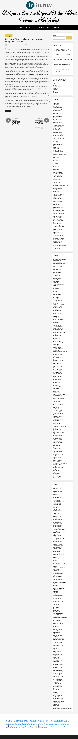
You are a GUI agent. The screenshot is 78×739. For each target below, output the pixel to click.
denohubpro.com (57, 361)
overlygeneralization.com (59, 332)
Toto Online (56, 27)
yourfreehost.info (57, 536)
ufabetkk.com (56, 170)
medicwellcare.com (57, 395)
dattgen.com (56, 607)
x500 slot (56, 720)
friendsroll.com (56, 551)
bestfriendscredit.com (58, 564)
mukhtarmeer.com (57, 649)
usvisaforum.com (57, 522)
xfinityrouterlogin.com (58, 235)
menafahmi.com (56, 648)
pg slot (17, 721)
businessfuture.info (57, 273)
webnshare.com (56, 331)
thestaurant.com (57, 430)
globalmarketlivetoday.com (59, 625)
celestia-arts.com (57, 112)
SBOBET (49, 27)
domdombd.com (57, 444)
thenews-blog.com (57, 667)
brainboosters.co (57, 503)
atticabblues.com (57, 600)
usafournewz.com (57, 495)
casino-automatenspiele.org (59, 154)
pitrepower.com (56, 228)
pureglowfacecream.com (58, 175)
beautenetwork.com (57, 695)
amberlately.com (57, 504)
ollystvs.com (56, 353)
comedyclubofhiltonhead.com (60, 411)
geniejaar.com (56, 297)
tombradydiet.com (57, 541)
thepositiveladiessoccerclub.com (60, 581)
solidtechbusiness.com (58, 403)
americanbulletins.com (58, 595)
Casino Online (41, 27)
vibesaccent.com (57, 500)
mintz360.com (56, 301)
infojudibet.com (56, 275)
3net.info (55, 557)
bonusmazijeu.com (57, 435)
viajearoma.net (56, 575)
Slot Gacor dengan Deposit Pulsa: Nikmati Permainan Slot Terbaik (39, 16)
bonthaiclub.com (57, 542)
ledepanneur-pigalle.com (58, 207)
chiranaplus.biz (56, 211)
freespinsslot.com (57, 313)
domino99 (12, 720)
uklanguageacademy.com (59, 263)
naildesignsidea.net (57, 583)
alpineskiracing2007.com (58, 225)
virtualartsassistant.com (58, 413)
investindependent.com (58, 641)
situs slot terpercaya (31, 721)
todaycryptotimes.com (58, 669)
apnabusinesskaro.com (58, 247)
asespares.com (56, 597)
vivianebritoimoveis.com (58, 138)
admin (10, 44)
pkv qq (7, 720)
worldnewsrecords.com (58, 400)
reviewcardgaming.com (58, 404)
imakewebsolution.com (58, 284)
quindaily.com (56, 688)
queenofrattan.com (57, 359)
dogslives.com (56, 356)
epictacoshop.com (57, 198)
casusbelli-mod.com (57, 544)
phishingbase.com (57, 464)
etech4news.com (57, 616)
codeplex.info (56, 558)
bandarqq (55, 85)
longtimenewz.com (57, 455)
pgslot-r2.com (56, 658)
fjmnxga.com (56, 192)
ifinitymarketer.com (57, 451)
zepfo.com (55, 663)
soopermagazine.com (58, 674)
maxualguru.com (57, 309)
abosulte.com (56, 689)
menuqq (19, 726)
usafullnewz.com (57, 488)
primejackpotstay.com (58, 467)
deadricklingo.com (57, 376)
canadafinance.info (57, 203)
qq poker (41, 726)
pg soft (70, 726)
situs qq (13, 721)
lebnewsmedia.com (57, 547)
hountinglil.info (56, 291)
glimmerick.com (56, 514)
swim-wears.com (57, 120)
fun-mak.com (56, 420)
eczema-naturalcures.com (59, 567)
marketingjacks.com (57, 236)
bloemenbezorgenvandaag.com (60, 185)
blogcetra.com (56, 350)
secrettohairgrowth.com (58, 186)
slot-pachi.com (56, 312)
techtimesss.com (57, 128)
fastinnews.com (56, 448)
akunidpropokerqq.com (58, 561)
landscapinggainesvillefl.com (59, 644)
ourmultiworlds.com (57, 107)
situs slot (8, 723)
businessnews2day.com (58, 398)
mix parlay (51, 724)
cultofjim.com (56, 513)
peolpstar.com (56, 123)
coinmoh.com (56, 604)
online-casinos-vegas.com (59, 233)
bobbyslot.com (56, 298)
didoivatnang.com (57, 608)
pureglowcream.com (57, 184)
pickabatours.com (57, 269)
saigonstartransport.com (58, 194)
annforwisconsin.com (58, 510)
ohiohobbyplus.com (57, 532)
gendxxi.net (55, 385)
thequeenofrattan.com (58, 360)
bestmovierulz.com (57, 523)
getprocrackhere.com (58, 447)
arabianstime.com (57, 598)
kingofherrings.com (57, 176)
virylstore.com (56, 129)
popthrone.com (56, 281)
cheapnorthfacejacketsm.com (60, 538)
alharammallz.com (57, 594)
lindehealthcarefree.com (58, 265)
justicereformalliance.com (59, 529)
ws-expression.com (57, 660)
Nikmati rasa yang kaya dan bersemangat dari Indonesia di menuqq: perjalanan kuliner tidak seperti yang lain (39, 124)
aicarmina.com (56, 507)
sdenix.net (55, 142)
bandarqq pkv (19, 720)
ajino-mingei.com (57, 535)
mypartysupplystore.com (59, 509)
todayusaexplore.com (58, 492)
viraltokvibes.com (57, 137)
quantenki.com (56, 392)
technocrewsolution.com (58, 135)
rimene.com (55, 206)
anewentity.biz (56, 179)
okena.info (55, 560)
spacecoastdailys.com (58, 676)
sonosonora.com (57, 548)
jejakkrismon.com (57, 167)
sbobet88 (8, 721)
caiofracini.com (56, 344)
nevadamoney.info (57, 204)
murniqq (24, 726)
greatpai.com (56, 585)
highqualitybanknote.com (59, 633)
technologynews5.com (58, 664)
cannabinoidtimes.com (58, 317)
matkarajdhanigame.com (58, 279)
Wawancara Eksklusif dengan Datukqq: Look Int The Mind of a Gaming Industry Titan (16, 123)
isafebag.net (56, 148)
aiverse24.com (56, 691)
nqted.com (55, 652)
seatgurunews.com (57, 556)
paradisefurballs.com (58, 315)
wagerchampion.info (57, 373)
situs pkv (32, 720)
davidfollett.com (57, 516)
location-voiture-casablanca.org (60, 408)
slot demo (46, 724)
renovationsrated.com (58, 679)
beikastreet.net (56, 104)
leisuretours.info (56, 338)
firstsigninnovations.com (58, 117)
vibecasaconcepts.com (58, 389)
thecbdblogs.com (57, 244)
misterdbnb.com (57, 423)
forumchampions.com (58, 113)
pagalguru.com (56, 655)
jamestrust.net (56, 159)
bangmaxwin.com (57, 195)
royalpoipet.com (57, 429)
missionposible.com (57, 232)
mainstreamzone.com (58, 328)
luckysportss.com (57, 457)
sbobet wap (63, 724)
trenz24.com (56, 160)
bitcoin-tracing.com (57, 696)
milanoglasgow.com (57, 216)
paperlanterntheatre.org (58, 586)
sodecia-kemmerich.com (58, 419)
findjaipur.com (56, 512)
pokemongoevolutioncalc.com (60, 463)
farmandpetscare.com (58, 341)
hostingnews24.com (57, 635)
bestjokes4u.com (57, 294)
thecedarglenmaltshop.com (59, 259)
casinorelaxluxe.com (57, 441)
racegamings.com (57, 466)
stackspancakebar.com (58, 213)
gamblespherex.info (57, 379)
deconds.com (56, 705)
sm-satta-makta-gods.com (59, 671)
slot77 (28, 727)
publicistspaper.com (57, 686)
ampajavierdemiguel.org (58, 501)
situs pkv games (49, 720)
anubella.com (56, 692)
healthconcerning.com (58, 320)
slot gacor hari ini (63, 720)
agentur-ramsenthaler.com (59, 381)
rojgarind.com (56, 322)
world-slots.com (57, 282)
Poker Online (28, 27)
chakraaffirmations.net (58, 293)
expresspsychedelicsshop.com (60, 617)
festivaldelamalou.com (58, 116)
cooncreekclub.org (57, 109)
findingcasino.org (57, 367)
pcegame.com (56, 657)
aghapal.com (56, 570)
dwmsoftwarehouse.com (58, 611)
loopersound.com (57, 526)
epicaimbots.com (57, 614)
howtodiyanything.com (58, 638)
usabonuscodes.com (57, 670)
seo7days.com (56, 182)
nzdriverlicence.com (57, 654)
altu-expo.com (56, 572)
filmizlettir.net (56, 106)
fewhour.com (56, 323)
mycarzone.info (56, 388)
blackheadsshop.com (58, 407)
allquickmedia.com (57, 172)
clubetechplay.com (57, 442)
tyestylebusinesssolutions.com (60, 428)
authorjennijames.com (58, 573)
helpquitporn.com (57, 632)
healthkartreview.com (58, 630)
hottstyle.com (56, 636)
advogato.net (56, 147)
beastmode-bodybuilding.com (60, 271)
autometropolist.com (58, 601)
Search (54, 35)
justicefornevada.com (58, 337)
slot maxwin (22, 721)
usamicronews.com (57, 460)
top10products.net (57, 268)
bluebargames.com (57, 115)
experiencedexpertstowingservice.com (62, 406)
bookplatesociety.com (58, 545)
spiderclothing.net (57, 553)
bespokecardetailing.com (59, 563)
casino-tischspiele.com (58, 156)
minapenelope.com (57, 528)
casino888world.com (58, 422)
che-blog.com (56, 285)
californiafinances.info (58, 201)
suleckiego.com (56, 248)
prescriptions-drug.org (58, 134)
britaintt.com (56, 704)
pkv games (55, 88)
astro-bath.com (56, 569)
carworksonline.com (57, 126)
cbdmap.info (56, 276)
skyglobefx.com (56, 378)
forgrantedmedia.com (58, 122)
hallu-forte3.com (57, 217)
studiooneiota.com (57, 366)
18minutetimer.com (57, 325)
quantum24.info (56, 391)
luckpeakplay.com (57, 458)
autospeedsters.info (57, 372)
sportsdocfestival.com (58, 474)
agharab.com (56, 578)
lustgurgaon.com (57, 295)
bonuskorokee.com (57, 438)
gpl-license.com (56, 626)
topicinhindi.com (57, 262)
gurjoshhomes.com (57, 539)
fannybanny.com (57, 450)
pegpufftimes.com (57, 110)
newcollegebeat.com (58, 517)
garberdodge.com (57, 119)
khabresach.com (57, 242)
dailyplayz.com (56, 445)
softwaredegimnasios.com (59, 673)
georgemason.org (57, 260)
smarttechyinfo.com (57, 306)
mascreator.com (56, 647)
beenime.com (56, 417)
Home (20, 27)
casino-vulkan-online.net (58, 226)
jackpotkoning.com (57, 452)
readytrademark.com (58, 677)
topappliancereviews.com (59, 238)
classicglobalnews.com (58, 701)
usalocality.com (56, 494)
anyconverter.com (57, 164)
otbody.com (56, 157)
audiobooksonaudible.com (59, 693)
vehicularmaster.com (58, 498)
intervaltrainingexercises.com (59, 426)
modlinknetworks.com (58, 454)
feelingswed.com (57, 620)
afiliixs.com (55, 592)
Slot (34, 27)
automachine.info (57, 370)
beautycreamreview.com (58, 603)
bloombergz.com (57, 150)
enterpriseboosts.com (58, 151)
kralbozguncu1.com (57, 642)
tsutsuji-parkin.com (57, 576)
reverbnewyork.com (57, 519)
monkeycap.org (56, 141)
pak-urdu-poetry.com (58, 348)
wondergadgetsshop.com (59, 554)
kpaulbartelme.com (57, 410)
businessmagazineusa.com (59, 394)
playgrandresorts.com (58, 472)
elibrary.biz (55, 566)
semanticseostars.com (58, 326)
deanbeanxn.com (57, 278)
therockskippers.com (58, 220)
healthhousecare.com (58, 629)
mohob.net (55, 303)
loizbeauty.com (56, 163)
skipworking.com (57, 162)
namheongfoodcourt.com (59, 214)
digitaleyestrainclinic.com (59, 230)
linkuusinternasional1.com (59, 550)
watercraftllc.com (57, 589)
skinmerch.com (56, 520)
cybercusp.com (56, 702)
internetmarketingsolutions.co (60, 351)
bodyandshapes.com (58, 698)
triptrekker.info (56, 384)
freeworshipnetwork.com (59, 588)
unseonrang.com (57, 347)
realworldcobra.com (57, 369)
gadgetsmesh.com (57, 335)
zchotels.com (56, 661)
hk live (54, 83)
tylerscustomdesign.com (58, 125)
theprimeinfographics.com (59, 414)
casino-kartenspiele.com (58, 153)
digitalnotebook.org (57, 307)
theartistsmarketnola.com (59, 210)
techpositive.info (57, 345)
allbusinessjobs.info (57, 266)
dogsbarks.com (56, 610)
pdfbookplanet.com (57, 357)
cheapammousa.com (58, 579)
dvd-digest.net (56, 208)
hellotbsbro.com (57, 339)
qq (53, 91)
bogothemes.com (57, 534)
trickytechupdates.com (58, 239)
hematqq (29, 726)
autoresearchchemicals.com (59, 245)
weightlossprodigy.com (58, 304)
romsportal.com (56, 473)
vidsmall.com (56, 397)
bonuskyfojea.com (57, 436)
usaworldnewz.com (57, 491)
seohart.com (56, 682)
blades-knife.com (57, 363)
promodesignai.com (57, 685)
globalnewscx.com (57, 354)
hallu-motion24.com (57, 219)
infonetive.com (56, 197)
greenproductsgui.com (58, 319)
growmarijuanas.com (58, 329)
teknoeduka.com (57, 666)
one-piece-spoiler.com (58, 364)
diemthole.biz (56, 169)
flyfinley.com (56, 288)
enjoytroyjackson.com (58, 613)
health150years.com (57, 132)
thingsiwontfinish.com (58, 477)
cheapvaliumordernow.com (59, 416)
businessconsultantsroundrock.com (61, 699)
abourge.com (56, 591)
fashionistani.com (57, 619)
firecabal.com (56, 622)
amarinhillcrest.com (57, 144)
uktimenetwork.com (57, 490)
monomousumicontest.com (59, 375)
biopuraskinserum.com (58, 200)
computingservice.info (58, 342)
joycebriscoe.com (57, 506)
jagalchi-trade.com (57, 525)
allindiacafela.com (57, 223)
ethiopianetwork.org (57, 334)
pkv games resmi (57, 86)
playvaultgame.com (57, 470)
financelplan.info (57, 272)
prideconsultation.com (58, 290)
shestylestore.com (57, 476)
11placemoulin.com (57, 300)
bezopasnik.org (56, 191)
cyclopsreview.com (57, 605)
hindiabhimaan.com (57, 241)
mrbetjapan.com (57, 178)
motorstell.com (56, 131)
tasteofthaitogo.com (57, 188)
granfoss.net (56, 222)
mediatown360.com (57, 229)
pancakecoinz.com (57, 287)
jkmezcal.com (56, 425)
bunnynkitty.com (57, 189)
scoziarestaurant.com (58, 680)
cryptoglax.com (56, 531)
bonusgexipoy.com (57, 439)
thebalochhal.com (57, 497)
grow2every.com (57, 627)
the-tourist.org (56, 145)
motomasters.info (57, 386)
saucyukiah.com (56, 103)
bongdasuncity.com (57, 310)
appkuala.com (56, 181)
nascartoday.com (57, 651)
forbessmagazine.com (58, 623)
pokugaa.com (56, 469)
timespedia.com (56, 166)
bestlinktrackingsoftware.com (60, 432)
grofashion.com (56, 461)
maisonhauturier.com (58, 645)
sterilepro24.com (57, 401)
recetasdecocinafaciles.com (59, 582)
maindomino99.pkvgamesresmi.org (38, 727)
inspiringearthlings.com (58, 639)
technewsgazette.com (58, 173)
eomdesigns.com (57, 382)
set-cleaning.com (57, 683)
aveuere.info (56, 316)
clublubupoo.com (57, 433)
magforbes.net (56, 139)
